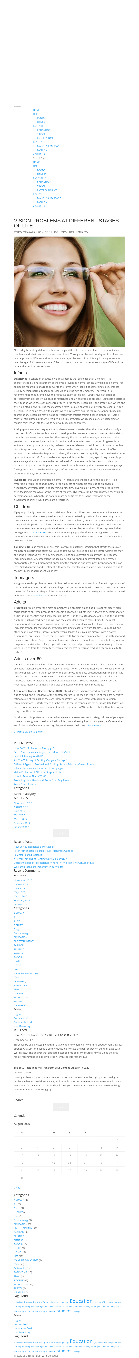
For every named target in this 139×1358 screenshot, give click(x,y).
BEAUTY (37, 142)
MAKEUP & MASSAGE (49, 146)
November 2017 (23, 803)
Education (81, 1301)
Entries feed (21, 1018)
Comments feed (23, 1022)
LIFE (35, 114)
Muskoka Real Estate (71, 1306)
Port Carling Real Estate (24, 1311)
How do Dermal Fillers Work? (30, 776)
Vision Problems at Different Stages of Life (38, 772)
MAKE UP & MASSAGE (26, 973)
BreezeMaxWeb (26, 232)
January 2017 (21, 827)
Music (17, 977)
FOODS (41, 117)
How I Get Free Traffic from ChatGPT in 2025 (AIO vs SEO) (46, 1035)
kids (52, 1306)
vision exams (94, 725)
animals (17, 1302)
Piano (17, 989)
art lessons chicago (29, 1302)
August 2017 (21, 806)
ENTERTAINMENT (47, 138)
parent (93, 1306)
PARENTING (39, 126)
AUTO (17, 921)
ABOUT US (39, 154)
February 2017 (22, 823)
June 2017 (19, 811)
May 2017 (19, 815)
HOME (36, 110)
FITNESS (41, 122)
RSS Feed (20, 1029)
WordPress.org (22, 1026)
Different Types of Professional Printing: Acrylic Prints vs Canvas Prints (54, 764)
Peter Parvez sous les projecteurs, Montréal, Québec (43, 752)
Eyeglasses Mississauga (103, 1302)
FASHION (42, 150)
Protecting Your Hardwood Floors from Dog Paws (41, 780)
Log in (17, 1014)
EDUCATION (44, 130)
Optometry (82, 232)
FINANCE (19, 949)
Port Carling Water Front (45, 1311)
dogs (67, 1302)
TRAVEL (41, 134)
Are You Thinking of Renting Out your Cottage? (40, 760)
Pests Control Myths (25, 784)
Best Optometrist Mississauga (51, 1302)
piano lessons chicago (106, 1306)
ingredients (44, 1306)
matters (57, 1306)
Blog (55, 232)
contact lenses (39, 532)
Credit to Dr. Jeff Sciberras (29, 731)
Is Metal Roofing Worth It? (28, 756)
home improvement (30, 1306)
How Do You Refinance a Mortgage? (34, 748)
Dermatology (21, 933)
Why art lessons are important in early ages (38, 768)
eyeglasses (40, 595)
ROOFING (19, 993)
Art (15, 917)
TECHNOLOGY (22, 997)
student (64, 1310)
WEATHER (19, 1005)
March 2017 (20, 819)
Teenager (77, 1311)
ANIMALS (19, 913)
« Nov (17, 1187)
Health (62, 232)
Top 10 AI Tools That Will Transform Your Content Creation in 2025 (51, 1067)
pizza (119, 1306)
